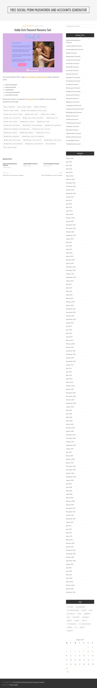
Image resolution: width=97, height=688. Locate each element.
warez (82, 627)
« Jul (67, 672)
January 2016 (70, 589)
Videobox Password (72, 119)
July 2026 (69, 162)
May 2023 (69, 291)
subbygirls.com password (13, 144)
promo (69, 620)
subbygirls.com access (12, 140)
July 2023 (69, 284)
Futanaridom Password (73, 81)
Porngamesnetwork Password (75, 109)
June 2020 (69, 414)
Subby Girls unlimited (12, 118)
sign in (84, 620)
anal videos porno (24, 107)
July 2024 (69, 242)
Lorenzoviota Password (73, 60)
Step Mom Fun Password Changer (13, 175)
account (70, 607)
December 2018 (70, 466)
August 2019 (70, 449)
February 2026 (70, 179)
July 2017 (69, 526)
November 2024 (71, 228)
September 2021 (71, 361)
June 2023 (69, 288)
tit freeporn (51, 144)
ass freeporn (80, 607)
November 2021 (71, 354)
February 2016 (70, 585)
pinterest (85, 617)
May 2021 (69, 375)
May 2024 (69, 249)
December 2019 (70, 435)
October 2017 (70, 515)
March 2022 (69, 340)
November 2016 (71, 554)
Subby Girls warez (10, 121)
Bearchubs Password (72, 130)
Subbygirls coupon (27, 121)
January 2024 (70, 263)
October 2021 (70, 358)
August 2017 (70, 522)
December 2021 (70, 351)
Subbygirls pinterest (53, 125)
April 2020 (69, 421)
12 (75, 656)
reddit (77, 620)
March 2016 (69, 582)
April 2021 (69, 379)
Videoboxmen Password (73, 123)
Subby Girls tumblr (48, 114)
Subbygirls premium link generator (17, 129)
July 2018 (69, 484)
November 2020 (71, 396)
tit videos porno (10, 147)
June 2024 (69, 246)
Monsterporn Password (73, 88)
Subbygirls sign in (43, 133)
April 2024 (69, 253)
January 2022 (70, 347)
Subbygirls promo (10, 133)
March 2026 (69, 176)
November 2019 (71, 438)
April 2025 (69, 211)
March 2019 (69, 456)
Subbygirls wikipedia (11, 136)
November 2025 (71, 186)
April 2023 (69, 295)
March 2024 (69, 256)
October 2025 (70, 190)
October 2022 (70, 316)
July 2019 (69, 452)
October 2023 (70, 274)
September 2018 (71, 477)
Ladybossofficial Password (30, 164)
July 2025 (69, 200)
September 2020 (71, 403)
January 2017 (70, 547)
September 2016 (71, 561)
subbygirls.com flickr (53, 140)
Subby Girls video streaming (33, 118)
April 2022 (69, 337)
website (70, 631)
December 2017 (70, 508)
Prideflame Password (72, 126)
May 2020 (69, 417)
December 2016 (70, 550)
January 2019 (70, 463)
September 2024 (71, 235)
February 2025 (70, 218)
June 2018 (69, 487)
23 (92, 660)
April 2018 (69, 494)
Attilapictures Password (73, 91)
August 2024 (70, 239)
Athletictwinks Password (73, 133)
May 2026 (69, 169)
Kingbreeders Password (73, 56)
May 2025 (69, 207)
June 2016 (69, 571)
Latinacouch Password (72, 95)
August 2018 (70, 480)
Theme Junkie (14, 685)
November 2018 (71, 470)
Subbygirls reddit (26, 133)
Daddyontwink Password (73, 137)
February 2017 (70, 543)
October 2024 (70, 232)
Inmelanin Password (72, 98)
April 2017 (69, 536)
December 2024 (71, 225)
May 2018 (69, 491)
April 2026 (69, 172)
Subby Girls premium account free (34, 110)
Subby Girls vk (52, 118)
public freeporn (40, 107)
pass (68, 617)
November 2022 (71, 312)
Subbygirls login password (32, 125)
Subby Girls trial (31, 114)
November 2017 (71, 512)
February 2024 (70, 260)
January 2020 (70, 431)
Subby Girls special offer (13, 114)
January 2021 (70, 389)
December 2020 (71, 393)
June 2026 (69, 165)
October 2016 (70, 557)
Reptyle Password (71, 53)
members (87, 614)
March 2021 (69, 382)
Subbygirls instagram (12, 125)
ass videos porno (73, 610)
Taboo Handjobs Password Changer (52, 175)
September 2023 (71, 277)
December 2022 (71, 309)
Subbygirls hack (43, 121)
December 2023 (70, 267)
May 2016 (69, 575)
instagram (70, 614)
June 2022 (69, 330)
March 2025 (69, 214)
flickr (84, 610)
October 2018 (70, 473)
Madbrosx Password (72, 116)
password (76, 617)
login (79, 614)
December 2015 (70, 592)
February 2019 (70, 459)
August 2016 (70, 564)
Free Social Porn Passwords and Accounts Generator (29, 682)
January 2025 (70, 221)
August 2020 (70, 407)
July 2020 (69, 410)
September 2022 (71, 319)
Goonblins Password (72, 84)
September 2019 (71, 445)
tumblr (69, 627)
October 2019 (70, 442)
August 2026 (70, 158)
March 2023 (69, 298)
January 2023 (70, 305)
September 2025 (71, 193)
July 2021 (69, 368)
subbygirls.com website (34, 144)
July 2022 (69, 326)
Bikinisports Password (72, 102)
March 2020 (69, 424)
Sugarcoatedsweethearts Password (10, 164)
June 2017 (69, 529)
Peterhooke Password (72, 63)
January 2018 (70, 505)
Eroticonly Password (72, 70)
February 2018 (70, 501)
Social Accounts (28, 26)
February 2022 (70, 344)
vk (76, 627)
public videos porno (11, 110)
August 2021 (70, 365)
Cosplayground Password (73, 105)
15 (88, 656)
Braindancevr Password (73, 77)
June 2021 (69, 372)
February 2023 (70, 302)
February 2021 (70, 386)
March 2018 (69, 498)
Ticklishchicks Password (73, 144)
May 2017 (69, 533)
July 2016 (69, 568)
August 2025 (70, 197)
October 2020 (70, 400)
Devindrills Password (72, 67)
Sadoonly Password (72, 74)
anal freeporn (9, 107)
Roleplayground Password (74, 112)
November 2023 (71, 270)
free (90, 610)
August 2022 (70, 323)
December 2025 (71, 183)
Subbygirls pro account (41, 129)
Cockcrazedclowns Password (51, 164)
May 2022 (69, 333)
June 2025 (69, 204)
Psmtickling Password (72, 140)
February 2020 (70, 428)
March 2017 (69, 540)
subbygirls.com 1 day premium (33, 136)
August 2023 (70, 281)
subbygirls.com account (32, 140)
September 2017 (71, 519)
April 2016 (69, 578)
